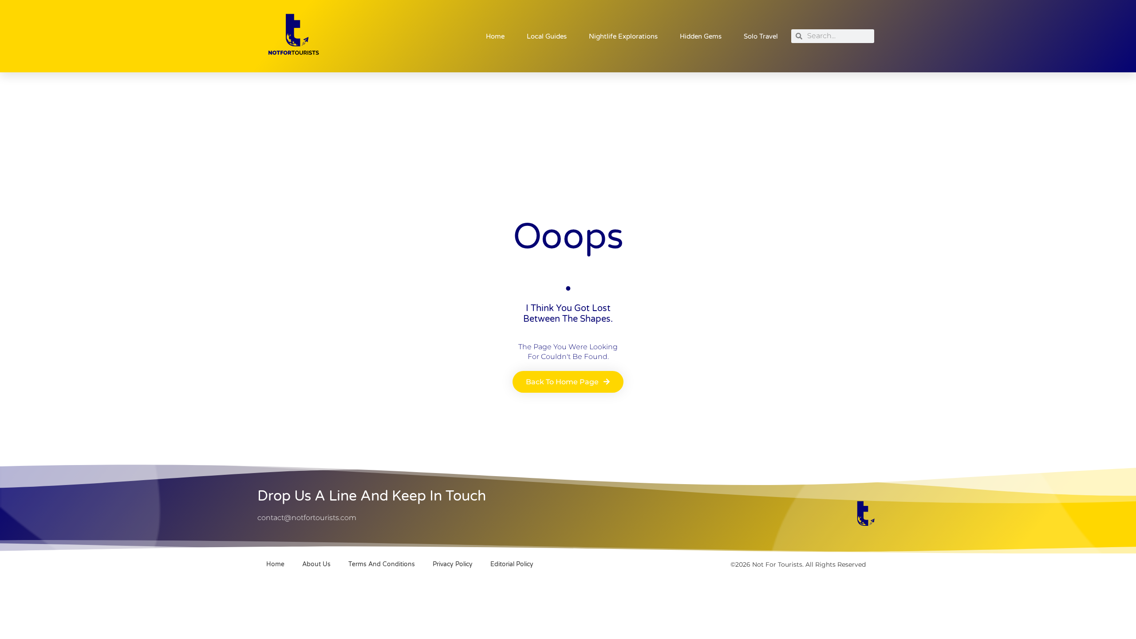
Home (495, 36)
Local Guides (547, 36)
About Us (316, 564)
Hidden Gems (701, 36)
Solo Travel (761, 36)
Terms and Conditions (381, 564)
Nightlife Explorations (623, 36)
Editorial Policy (511, 564)
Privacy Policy (453, 564)
